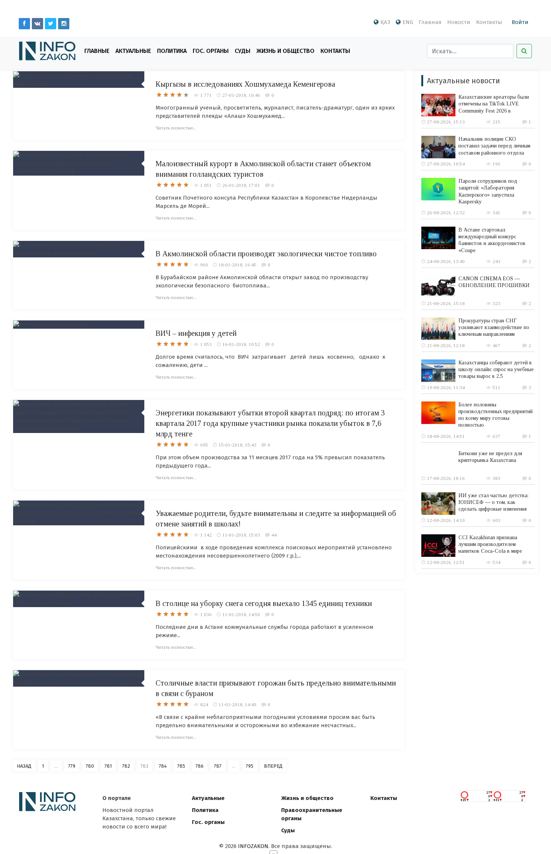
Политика (172, 50)
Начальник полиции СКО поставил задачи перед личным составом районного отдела (494, 145)
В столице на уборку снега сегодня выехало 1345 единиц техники (264, 603)
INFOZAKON (253, 846)
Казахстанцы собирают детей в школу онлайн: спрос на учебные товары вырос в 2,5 (496, 369)
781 (108, 766)
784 (163, 766)
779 (71, 766)
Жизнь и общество (307, 798)
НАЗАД (24, 766)
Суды (242, 50)
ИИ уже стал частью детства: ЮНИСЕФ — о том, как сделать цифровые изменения (493, 502)
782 (126, 766)
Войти (520, 22)
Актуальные (133, 50)
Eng (408, 22)
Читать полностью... (176, 128)
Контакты (489, 22)
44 (274, 535)
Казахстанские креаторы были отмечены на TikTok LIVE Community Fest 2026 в (493, 103)
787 (218, 766)
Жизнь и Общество (285, 50)
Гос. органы (211, 50)
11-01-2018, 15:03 (241, 535)
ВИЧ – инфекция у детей (196, 333)
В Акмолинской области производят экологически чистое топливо (266, 254)
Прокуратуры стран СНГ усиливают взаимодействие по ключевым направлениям (493, 327)
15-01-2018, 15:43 (237, 445)
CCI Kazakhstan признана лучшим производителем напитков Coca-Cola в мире (490, 544)
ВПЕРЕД (273, 766)
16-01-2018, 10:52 (241, 344)
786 (200, 766)
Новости (458, 22)
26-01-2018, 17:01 (241, 185)
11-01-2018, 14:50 (241, 614)
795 (249, 766)
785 (181, 766)
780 (90, 766)
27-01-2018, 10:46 (241, 95)
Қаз (385, 22)
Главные (96, 50)
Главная (430, 22)
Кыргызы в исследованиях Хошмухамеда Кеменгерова (245, 84)
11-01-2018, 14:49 (237, 704)
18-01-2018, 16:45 (237, 265)
